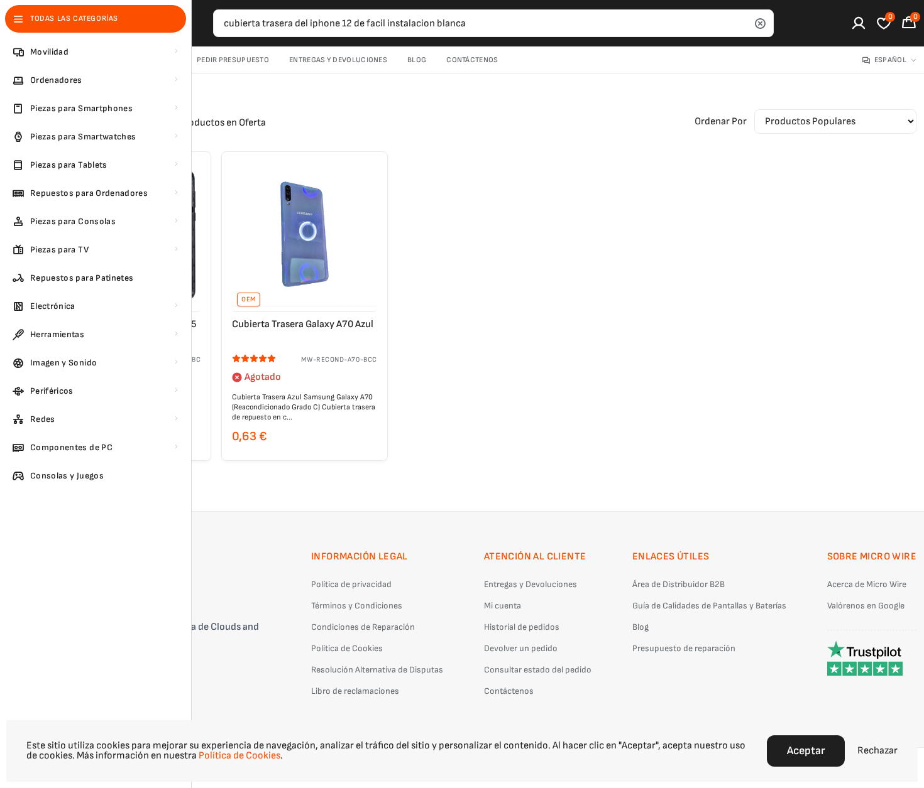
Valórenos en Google (866, 605)
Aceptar (806, 750)
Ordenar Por (721, 121)
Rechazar (877, 751)
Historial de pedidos (521, 627)
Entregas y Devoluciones (338, 60)
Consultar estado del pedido (537, 669)
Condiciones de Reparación (363, 627)
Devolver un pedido (521, 648)
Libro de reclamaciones (355, 691)
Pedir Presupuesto (233, 60)
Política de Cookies (347, 648)
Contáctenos (472, 60)
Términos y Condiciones (356, 605)
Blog (416, 60)
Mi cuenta (502, 605)
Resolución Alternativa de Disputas (377, 669)
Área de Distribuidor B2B (678, 584)
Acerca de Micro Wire (866, 584)
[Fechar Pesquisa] (760, 23)
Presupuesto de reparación (683, 648)
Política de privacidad (351, 584)
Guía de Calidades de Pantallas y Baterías (709, 605)
